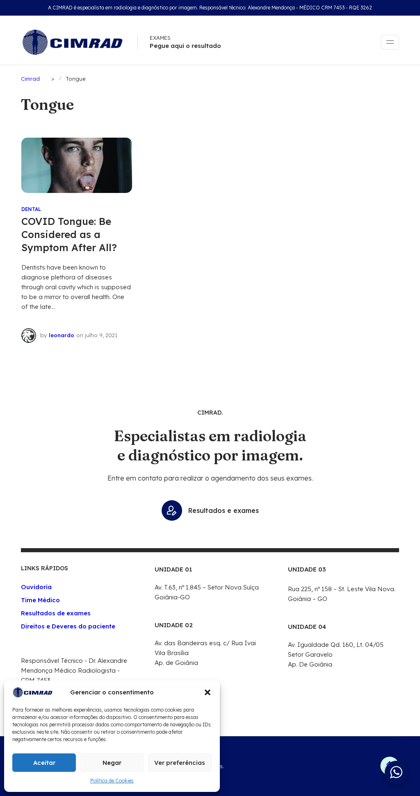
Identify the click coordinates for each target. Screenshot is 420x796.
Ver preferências (179, 763)
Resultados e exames (223, 510)
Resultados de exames (56, 613)
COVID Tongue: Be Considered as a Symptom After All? (69, 234)
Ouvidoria (36, 587)
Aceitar (44, 763)
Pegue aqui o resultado (185, 46)
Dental (31, 209)
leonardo (61, 335)
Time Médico (40, 600)
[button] (207, 692)
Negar (112, 763)
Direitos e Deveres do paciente (68, 626)
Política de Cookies (112, 781)
